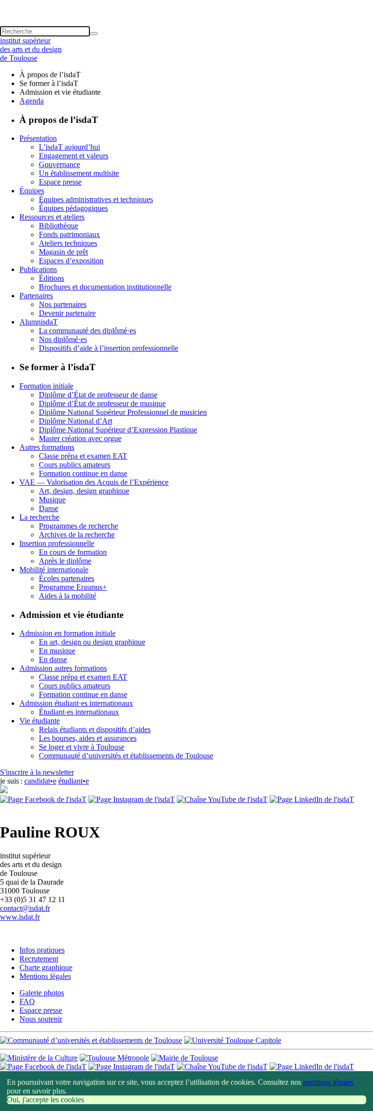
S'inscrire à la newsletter (37, 772)
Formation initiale (46, 386)
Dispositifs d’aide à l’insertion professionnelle (108, 348)
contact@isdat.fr (25, 908)
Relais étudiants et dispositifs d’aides (95, 729)
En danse (53, 659)
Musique (52, 500)
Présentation (38, 138)
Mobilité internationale (53, 569)
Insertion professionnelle (56, 543)
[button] (186, 4)
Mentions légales (45, 976)
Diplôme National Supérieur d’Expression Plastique (118, 430)
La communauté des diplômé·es (87, 330)
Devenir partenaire (67, 313)
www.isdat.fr (20, 917)
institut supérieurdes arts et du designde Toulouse (31, 49)
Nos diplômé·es (63, 339)
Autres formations (46, 447)
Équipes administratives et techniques (96, 199)
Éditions (51, 278)
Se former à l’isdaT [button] (48, 83)
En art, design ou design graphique (92, 642)
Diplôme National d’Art (75, 421)
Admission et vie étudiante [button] (60, 92)
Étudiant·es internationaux (79, 712)
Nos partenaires (62, 304)
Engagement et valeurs (73, 156)
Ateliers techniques (68, 243)
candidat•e (40, 781)
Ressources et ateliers (52, 217)
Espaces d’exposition (71, 260)
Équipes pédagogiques (73, 208)
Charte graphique (45, 967)
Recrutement (38, 959)
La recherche (39, 517)
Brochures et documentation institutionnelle (105, 287)
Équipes (31, 191)
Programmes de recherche (78, 526)
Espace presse (60, 182)
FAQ (27, 1001)
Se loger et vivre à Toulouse (81, 747)
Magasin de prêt (63, 252)
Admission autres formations (63, 668)
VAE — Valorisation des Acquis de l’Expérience (94, 482)
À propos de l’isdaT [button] (50, 74)
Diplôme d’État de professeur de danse (98, 395)
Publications (38, 269)
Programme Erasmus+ (73, 587)
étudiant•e (73, 781)
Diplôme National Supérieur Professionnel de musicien (123, 412)
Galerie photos (41, 993)
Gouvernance (59, 164)
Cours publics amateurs (74, 465)
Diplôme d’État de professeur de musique (102, 403)
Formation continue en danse (83, 473)
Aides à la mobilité (67, 596)
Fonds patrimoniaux (69, 234)
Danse (48, 508)
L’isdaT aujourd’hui (69, 147)
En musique (57, 651)
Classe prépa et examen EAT (83, 456)
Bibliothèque (58, 226)
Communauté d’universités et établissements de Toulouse (126, 756)
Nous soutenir (40, 1019)
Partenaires (36, 295)
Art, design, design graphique (84, 491)
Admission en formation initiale (67, 633)
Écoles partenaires (66, 578)
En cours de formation (73, 552)
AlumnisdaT (38, 322)
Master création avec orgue (80, 438)
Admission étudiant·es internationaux (76, 703)
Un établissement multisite (79, 173)
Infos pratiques (42, 950)
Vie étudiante (39, 721)
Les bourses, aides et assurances (87, 738)
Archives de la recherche (77, 534)
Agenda (31, 101)
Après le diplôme (65, 561)
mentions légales (328, 1082)
